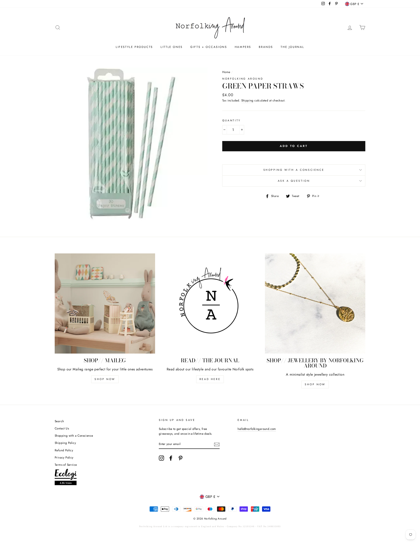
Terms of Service (66, 464)
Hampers (243, 47)
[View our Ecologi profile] (66, 478)
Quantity (231, 120)
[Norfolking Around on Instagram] (161, 458)
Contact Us (62, 428)
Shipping (247, 100)
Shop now (315, 384)
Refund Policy (64, 450)
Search (59, 421)
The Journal (292, 47)
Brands (266, 47)
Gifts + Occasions (208, 47)
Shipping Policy (65, 443)
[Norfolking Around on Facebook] (170, 458)
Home (226, 72)
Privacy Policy (64, 457)
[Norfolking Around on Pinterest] (180, 458)
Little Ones (172, 47)
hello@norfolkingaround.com (257, 429)
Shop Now (104, 379)
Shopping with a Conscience (293, 170)
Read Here (210, 379)
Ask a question (294, 181)
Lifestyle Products (134, 47)
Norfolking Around (242, 79)
